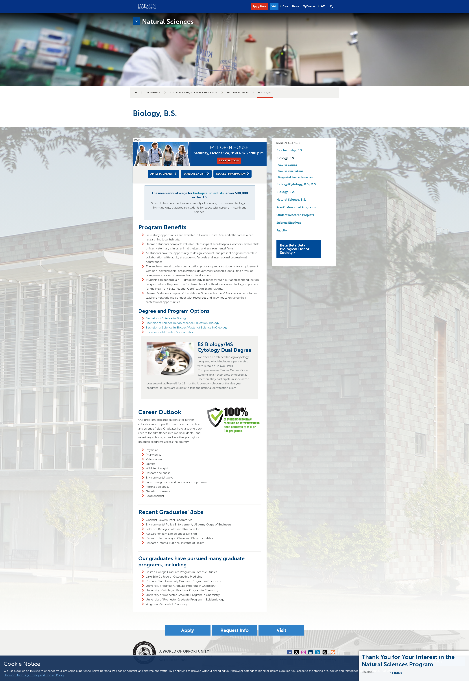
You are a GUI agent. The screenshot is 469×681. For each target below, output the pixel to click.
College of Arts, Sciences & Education (193, 92)
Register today (229, 160)
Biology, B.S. (285, 158)
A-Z (322, 6)
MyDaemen (309, 6)
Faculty (281, 230)
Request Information (231, 173)
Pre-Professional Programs (296, 207)
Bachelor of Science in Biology (166, 318)
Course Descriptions (290, 171)
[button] (331, 6)
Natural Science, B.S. (291, 199)
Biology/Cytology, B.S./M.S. (296, 184)
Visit (274, 6)
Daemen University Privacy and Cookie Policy (34, 675)
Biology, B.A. (285, 192)
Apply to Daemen (161, 173)
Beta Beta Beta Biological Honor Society (294, 249)
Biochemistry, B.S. (289, 150)
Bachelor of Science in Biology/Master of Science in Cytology (186, 327)
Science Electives (288, 222)
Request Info (234, 630)
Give (285, 6)
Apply (187, 630)
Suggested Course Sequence (295, 177)
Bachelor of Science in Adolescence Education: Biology (182, 323)
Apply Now (259, 6)
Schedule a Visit (195, 173)
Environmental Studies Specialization (170, 332)
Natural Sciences (238, 92)
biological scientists (208, 193)
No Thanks (398, 672)
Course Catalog (287, 165)
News (295, 6)
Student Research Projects (295, 215)
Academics (153, 92)
